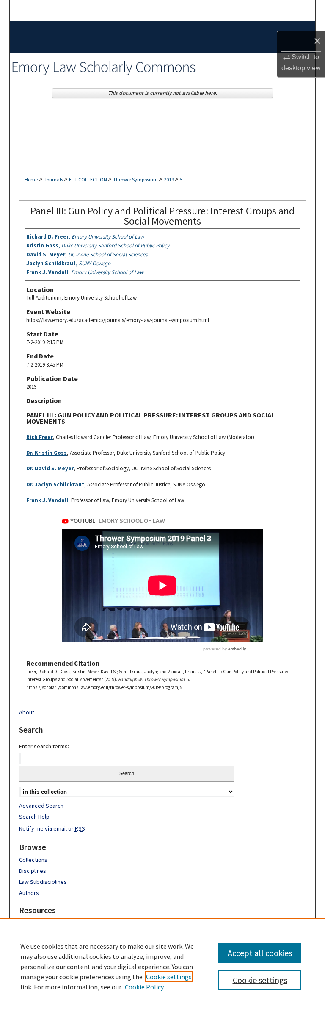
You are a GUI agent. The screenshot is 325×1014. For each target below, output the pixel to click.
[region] (162, 966)
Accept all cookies (260, 952)
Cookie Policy (144, 987)
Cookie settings (169, 976)
